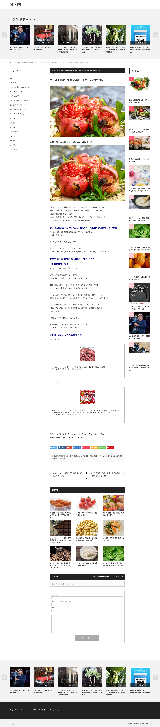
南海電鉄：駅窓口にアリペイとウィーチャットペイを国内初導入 (140, 50)
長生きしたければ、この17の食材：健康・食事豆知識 (139, 131)
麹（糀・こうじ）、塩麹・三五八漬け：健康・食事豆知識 (139, 219)
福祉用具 (12, 145)
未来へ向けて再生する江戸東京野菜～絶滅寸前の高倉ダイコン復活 (92, 50)
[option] (22, 38)
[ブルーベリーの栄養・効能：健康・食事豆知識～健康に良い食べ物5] (139, 352)
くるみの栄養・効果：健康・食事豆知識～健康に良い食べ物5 (105, 474)
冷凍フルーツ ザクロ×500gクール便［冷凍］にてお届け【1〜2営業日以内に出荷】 (79, 367)
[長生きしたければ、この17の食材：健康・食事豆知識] (139, 116)
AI (10, 78)
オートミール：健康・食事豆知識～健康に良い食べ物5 (86, 564)
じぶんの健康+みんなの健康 (111, 456)
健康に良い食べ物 (83, 70)
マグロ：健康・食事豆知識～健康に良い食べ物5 (113, 514)
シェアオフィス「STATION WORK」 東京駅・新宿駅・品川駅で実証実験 (67, 50)
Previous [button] (4, 35)
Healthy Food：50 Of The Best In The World (68, 437)
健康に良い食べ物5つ (16, 109)
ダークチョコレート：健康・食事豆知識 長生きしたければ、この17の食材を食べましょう (60, 540)
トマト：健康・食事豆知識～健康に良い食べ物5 (86, 514)
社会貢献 (12, 141)
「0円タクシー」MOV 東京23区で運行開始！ (43, 49)
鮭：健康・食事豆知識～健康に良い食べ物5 (113, 539)
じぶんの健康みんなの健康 (18, 87)
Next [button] (155, 35)
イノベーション (44, 42)
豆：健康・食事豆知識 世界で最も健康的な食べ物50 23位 (86, 539)
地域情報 (92, 42)
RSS (12, 724)
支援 (11, 127)
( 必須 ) (55, 595)
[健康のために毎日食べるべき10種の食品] (139, 146)
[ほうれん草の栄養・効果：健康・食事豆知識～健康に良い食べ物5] (139, 234)
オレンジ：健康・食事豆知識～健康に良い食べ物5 (139, 278)
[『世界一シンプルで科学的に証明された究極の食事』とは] (139, 293)
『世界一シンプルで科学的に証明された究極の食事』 (71, 220)
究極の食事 (13, 149)
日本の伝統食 (14, 132)
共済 (11, 118)
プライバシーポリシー (56, 710)
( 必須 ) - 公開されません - (61, 601)
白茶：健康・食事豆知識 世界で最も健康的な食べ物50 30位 (139, 190)
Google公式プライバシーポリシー (18, 711)
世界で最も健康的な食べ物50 (69, 70)
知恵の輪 (12, 136)
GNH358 (15, 4)
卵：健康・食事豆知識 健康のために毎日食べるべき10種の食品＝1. (60, 515)
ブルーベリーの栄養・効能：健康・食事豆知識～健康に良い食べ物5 (139, 368)
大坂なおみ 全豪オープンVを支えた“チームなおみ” (19, 49)
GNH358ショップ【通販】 (37, 710)
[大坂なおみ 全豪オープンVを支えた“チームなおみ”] (139, 323)
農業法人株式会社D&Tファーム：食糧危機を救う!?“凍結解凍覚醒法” (115, 50)
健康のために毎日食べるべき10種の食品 (139, 160)
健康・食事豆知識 (94, 70)
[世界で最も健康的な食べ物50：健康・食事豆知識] (139, 87)
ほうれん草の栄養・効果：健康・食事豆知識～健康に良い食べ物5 (113, 564)
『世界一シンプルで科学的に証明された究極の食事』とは (139, 308)
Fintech (140, 42)
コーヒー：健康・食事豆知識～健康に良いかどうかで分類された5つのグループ (60, 565)
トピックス (19, 42)
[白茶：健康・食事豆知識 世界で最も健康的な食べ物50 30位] (139, 175)
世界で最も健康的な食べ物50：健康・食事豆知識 (139, 101)
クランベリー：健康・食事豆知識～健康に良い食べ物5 (68, 474)
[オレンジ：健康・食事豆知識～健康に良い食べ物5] (139, 264)
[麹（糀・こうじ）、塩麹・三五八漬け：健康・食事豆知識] (139, 205)
